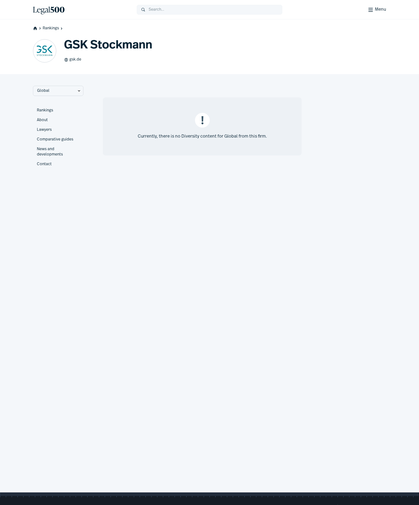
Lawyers (44, 130)
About (42, 120)
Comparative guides (55, 139)
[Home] (81, 10)
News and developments (50, 151)
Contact (44, 164)
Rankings (51, 28)
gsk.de (75, 60)
